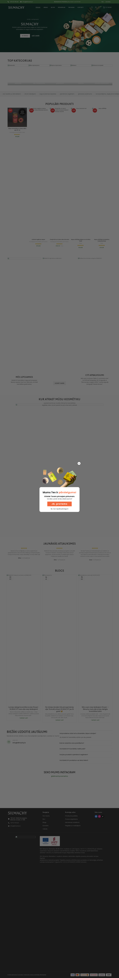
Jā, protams (59, 503)
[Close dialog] (79, 463)
